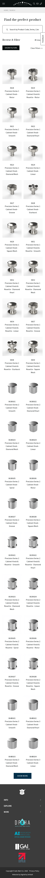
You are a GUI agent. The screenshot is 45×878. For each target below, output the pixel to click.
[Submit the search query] (7, 29)
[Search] (34, 3)
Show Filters (11, 48)
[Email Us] (37, 3)
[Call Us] (41, 3)
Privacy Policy (34, 871)
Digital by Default (27, 874)
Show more (22, 776)
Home (6, 10)
